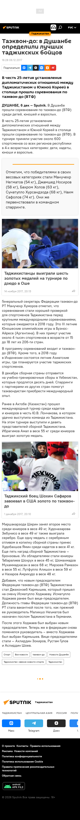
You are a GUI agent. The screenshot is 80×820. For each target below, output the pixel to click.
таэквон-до (39, 654)
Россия (61, 713)
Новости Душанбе (59, 654)
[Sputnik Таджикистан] (11, 29)
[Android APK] (14, 786)
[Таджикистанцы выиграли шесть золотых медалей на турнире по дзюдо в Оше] (40, 243)
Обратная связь (11, 775)
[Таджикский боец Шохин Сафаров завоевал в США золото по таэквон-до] (40, 466)
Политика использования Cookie (22, 761)
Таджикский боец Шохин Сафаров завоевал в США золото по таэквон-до (39, 500)
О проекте (8, 746)
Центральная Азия (39, 713)
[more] (73, 291)
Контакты (22, 746)
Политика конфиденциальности (22, 756)
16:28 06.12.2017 (12, 60)
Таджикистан (55, 661)
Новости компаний (26, 751)
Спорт (7, 654)
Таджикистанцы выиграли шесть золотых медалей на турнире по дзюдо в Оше (36, 278)
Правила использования (45, 746)
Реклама (7, 751)
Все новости (21, 654)
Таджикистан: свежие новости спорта (24, 661)
